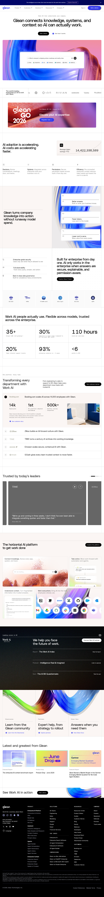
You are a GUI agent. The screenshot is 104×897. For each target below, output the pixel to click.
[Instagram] (10, 826)
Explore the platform (93, 545)
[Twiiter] (3, 826)
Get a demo (42, 792)
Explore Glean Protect (65, 279)
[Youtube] (13, 826)
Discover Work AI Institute (91, 640)
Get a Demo (43, 33)
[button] (100, 2)
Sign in (83, 8)
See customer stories (93, 384)
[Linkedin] (6, 826)
